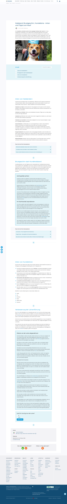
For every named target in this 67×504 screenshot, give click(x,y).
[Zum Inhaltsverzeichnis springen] (33, 158)
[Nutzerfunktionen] (60, 1)
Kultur (39, 467)
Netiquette (57, 463)
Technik (39, 470)
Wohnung (39, 338)
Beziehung (32, 460)
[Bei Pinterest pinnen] (2, 252)
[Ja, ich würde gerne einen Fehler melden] (42, 448)
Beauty (28, 1)
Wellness (7, 481)
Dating (31, 461)
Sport (26, 1)
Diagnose (7, 466)
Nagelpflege (25, 474)
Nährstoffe (16, 464)
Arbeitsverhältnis (48, 461)
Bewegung (16, 471)
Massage (7, 476)
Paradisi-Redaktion (19, 432)
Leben (31, 475)
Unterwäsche (25, 477)
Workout (16, 472)
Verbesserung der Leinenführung (24, 77)
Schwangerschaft (33, 478)
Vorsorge (7, 480)
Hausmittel (8, 468)
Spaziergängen (44, 216)
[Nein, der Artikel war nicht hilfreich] (26, 448)
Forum (52, 1)
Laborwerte (8, 474)
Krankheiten (8, 471)
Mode (24, 473)
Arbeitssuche (47, 460)
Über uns (57, 466)
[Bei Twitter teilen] (2, 250)
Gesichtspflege (25, 463)
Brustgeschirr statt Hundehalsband (24, 72)
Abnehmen (16, 460)
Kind (31, 472)
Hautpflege (24, 467)
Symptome (8, 478)
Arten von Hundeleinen (22, 74)
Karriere (42, 1)
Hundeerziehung (35, 375)
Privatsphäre (59, 498)
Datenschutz (54, 498)
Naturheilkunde (9, 477)
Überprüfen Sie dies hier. (36, 494)
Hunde (13, 3)
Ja (18, 415)
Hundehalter (19, 315)
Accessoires (25, 460)
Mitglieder (57, 461)
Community (57, 460)
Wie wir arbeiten (58, 469)
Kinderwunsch (32, 473)
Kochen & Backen (18, 463)
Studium (46, 464)
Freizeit (39, 461)
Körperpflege (25, 468)
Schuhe (24, 476)
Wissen (46, 467)
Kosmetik (24, 471)
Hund (23, 197)
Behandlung (8, 464)
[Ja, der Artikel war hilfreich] (23, 448)
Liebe (32, 1)
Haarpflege (24, 464)
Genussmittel (40, 464)
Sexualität (32, 466)
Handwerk (40, 466)
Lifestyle (38, 1)
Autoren (56, 468)
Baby (31, 471)
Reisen (39, 468)
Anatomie (7, 461)
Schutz (18, 312)
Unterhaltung (40, 473)
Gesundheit (17, 1)
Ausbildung (47, 463)
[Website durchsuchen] (57, 1)
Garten (39, 463)
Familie (34, 1)
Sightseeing (19, 381)
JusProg (48, 490)
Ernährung (22, 1)
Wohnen (39, 476)
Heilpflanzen (8, 470)
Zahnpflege (25, 478)
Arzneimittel (8, 463)
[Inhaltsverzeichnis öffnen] (65, 494)
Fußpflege (24, 461)
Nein (19, 417)
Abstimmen (20, 419)
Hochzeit (31, 464)
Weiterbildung (47, 466)
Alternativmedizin (9, 460)
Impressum (50, 498)
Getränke (16, 461)
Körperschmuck (25, 470)
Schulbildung (32, 476)
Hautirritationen (39, 185)
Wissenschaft (40, 474)
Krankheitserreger (9, 473)
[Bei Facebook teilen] (2, 247)
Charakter (21, 328)
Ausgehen (40, 460)
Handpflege (25, 466)
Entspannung (8, 467)
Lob (35, 350)
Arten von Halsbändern (22, 70)
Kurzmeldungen (47, 1)
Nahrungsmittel (17, 466)
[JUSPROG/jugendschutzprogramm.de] (50, 487)
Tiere (10, 3)
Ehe (31, 463)
